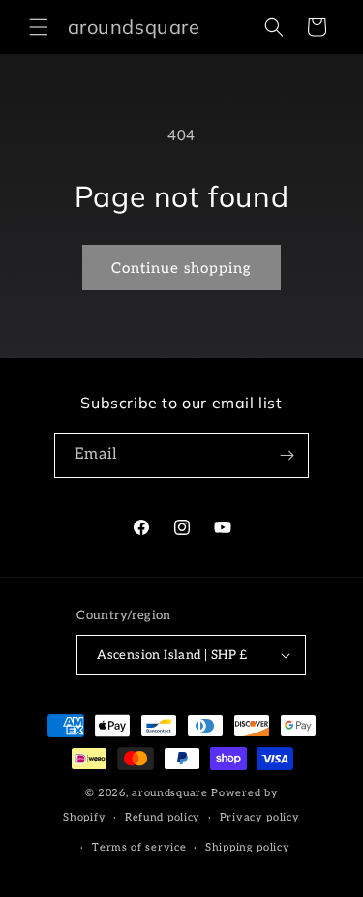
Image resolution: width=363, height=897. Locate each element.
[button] (38, 27)
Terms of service (139, 847)
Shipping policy (247, 847)
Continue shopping (181, 268)
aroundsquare (169, 793)
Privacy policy (260, 817)
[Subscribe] (286, 455)
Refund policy (162, 817)
